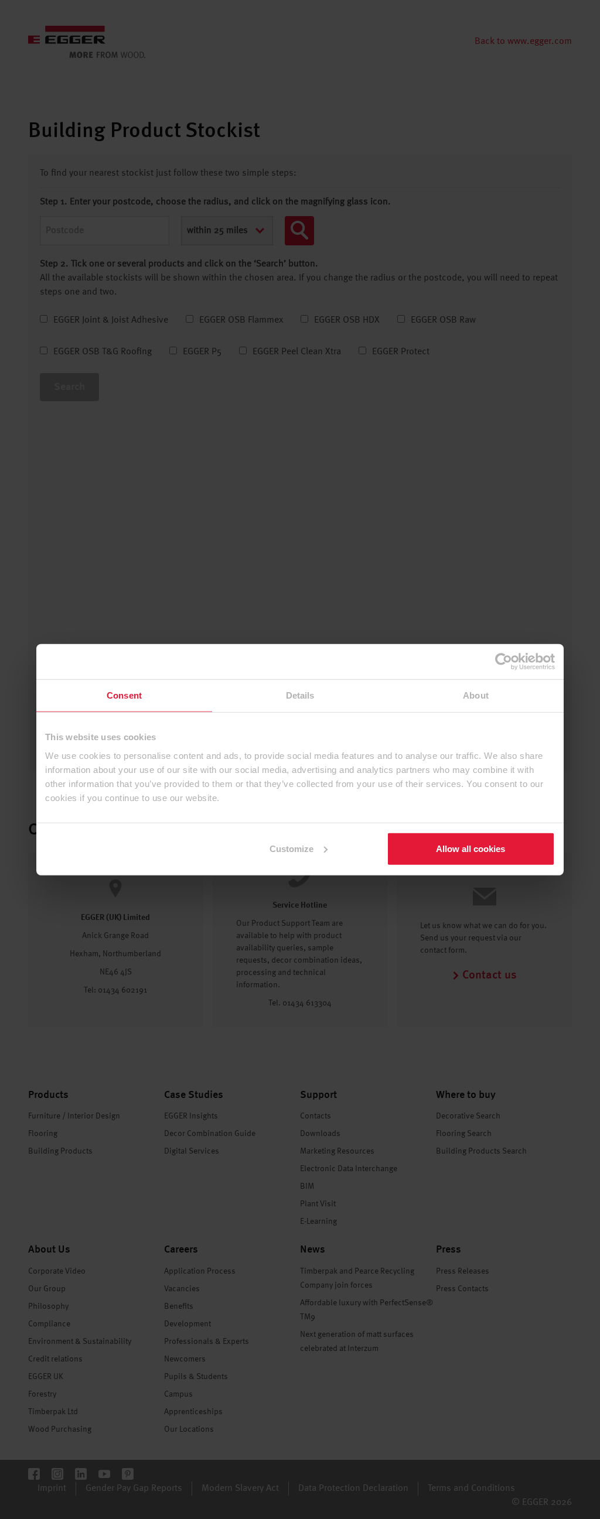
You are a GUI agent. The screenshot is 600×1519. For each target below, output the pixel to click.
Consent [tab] (124, 695)
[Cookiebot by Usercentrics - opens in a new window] (503, 661)
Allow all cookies (470, 848)
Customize (291, 848)
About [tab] (476, 695)
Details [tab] (300, 695)
